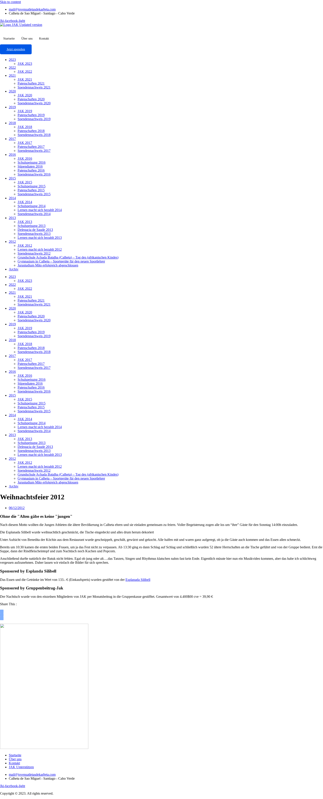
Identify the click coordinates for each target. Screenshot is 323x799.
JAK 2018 (25, 127)
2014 (12, 198)
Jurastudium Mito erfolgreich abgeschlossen (48, 265)
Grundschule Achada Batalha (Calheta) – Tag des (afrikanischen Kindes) (68, 257)
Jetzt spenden (16, 49)
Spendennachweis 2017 (34, 150)
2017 (12, 139)
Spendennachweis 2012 (34, 253)
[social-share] (2, 611)
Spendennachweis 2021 (34, 87)
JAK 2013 (25, 222)
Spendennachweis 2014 (34, 214)
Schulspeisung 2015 (31, 186)
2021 (12, 75)
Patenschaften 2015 (31, 190)
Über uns (27, 38)
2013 (12, 218)
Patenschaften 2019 (31, 115)
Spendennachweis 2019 (34, 119)
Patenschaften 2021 (31, 83)
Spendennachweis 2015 (34, 194)
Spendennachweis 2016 (34, 174)
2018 (12, 123)
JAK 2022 (25, 71)
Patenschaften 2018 (31, 131)
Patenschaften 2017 (31, 147)
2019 (12, 107)
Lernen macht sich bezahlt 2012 (40, 249)
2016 (12, 154)
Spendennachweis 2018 (34, 135)
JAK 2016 (25, 158)
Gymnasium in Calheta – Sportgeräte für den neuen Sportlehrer (61, 261)
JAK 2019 (25, 111)
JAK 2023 (25, 63)
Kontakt (44, 38)
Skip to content (10, 2)
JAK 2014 (25, 202)
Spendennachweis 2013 (34, 234)
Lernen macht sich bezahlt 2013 (40, 237)
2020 (12, 91)
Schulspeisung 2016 (31, 162)
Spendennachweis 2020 (34, 103)
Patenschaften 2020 (31, 99)
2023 (12, 60)
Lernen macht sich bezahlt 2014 (40, 210)
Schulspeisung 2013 (31, 226)
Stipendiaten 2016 (30, 166)
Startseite (9, 38)
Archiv (13, 269)
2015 (12, 178)
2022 (12, 67)
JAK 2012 (25, 245)
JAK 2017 (25, 143)
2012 (12, 241)
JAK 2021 (25, 79)
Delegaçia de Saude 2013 (35, 230)
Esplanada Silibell (137, 580)
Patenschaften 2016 (31, 170)
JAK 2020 (25, 95)
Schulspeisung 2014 (31, 206)
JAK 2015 (25, 182)
